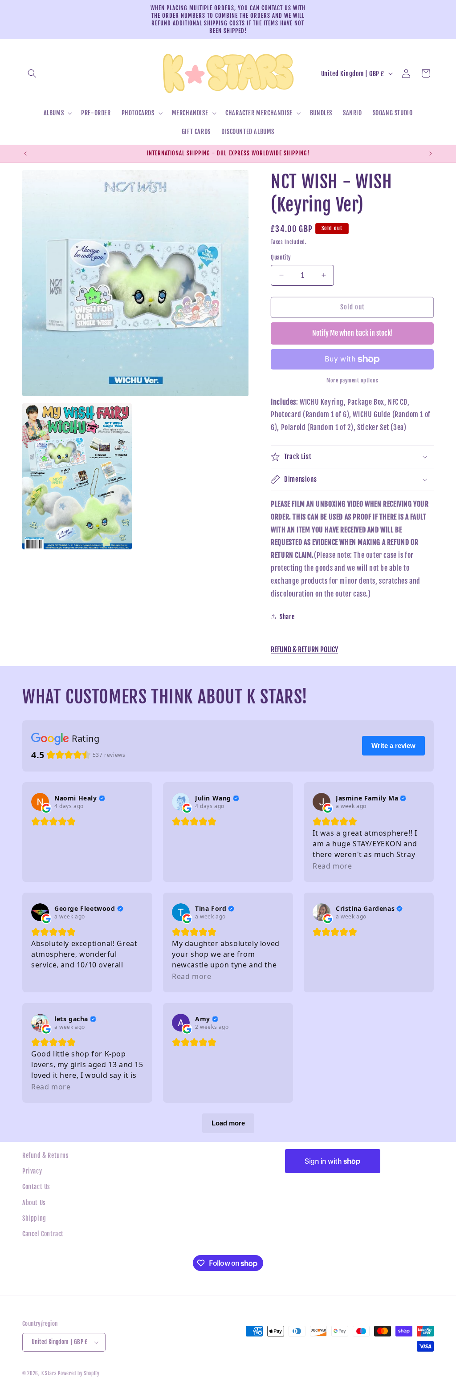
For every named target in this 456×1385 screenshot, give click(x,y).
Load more (228, 1123)
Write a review (393, 745)
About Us (34, 1202)
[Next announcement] (430, 153)
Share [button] (287, 617)
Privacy (32, 1171)
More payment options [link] (352, 380)
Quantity (281, 257)
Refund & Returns (45, 1155)
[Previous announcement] (25, 153)
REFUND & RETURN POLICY (304, 649)
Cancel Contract (43, 1234)
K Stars (49, 1373)
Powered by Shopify (79, 1373)
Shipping (34, 1218)
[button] (32, 73)
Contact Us (36, 1186)
